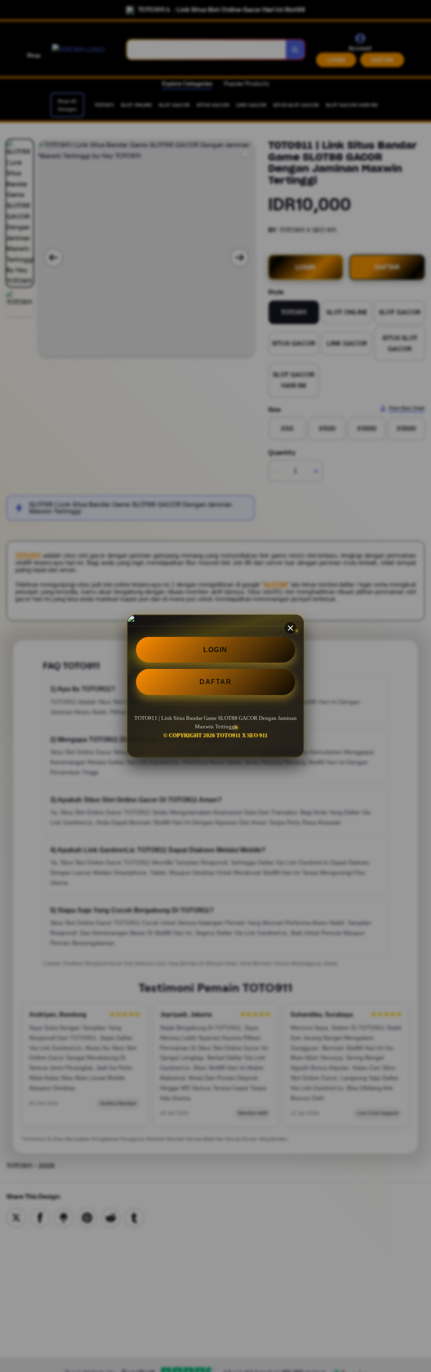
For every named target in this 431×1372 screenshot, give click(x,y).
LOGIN (215, 649)
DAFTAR (215, 681)
